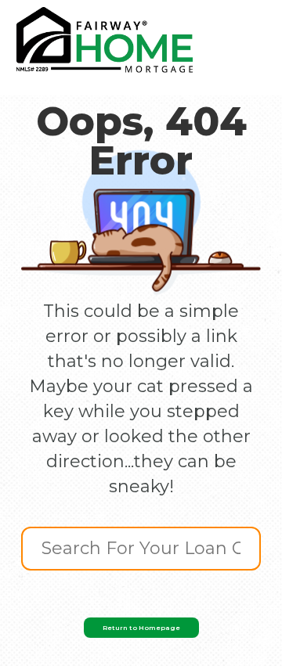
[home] (104, 40)
